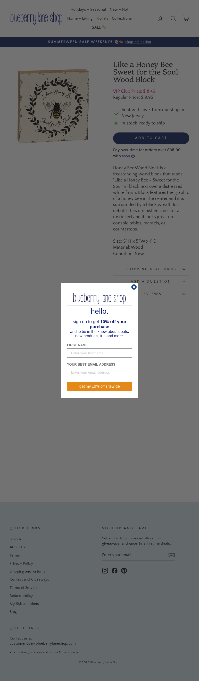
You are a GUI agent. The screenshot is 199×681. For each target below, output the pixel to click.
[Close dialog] (134, 287)
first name (77, 345)
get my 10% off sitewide (99, 386)
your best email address (91, 364)
